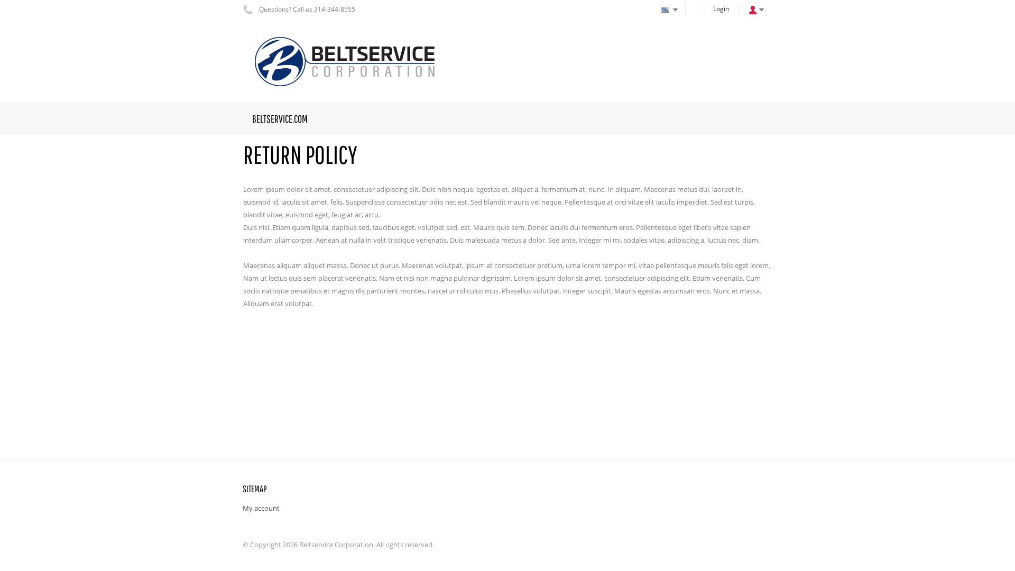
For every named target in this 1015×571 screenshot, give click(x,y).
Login (721, 8)
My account (261, 508)
